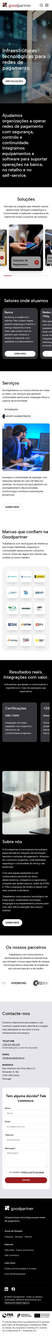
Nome (8, 1108)
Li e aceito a (27, 1172)
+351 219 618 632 (11, 1044)
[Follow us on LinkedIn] (6, 1289)
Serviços (19, 1237)
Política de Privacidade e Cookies (21, 1268)
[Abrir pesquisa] (41, 5)
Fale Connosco (12, 1255)
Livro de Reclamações (15, 1274)
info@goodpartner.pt (13, 1058)
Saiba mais (20, 353)
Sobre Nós (9, 1250)
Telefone (10, 1135)
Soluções (9, 1237)
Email (8, 1121)
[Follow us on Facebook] (13, 1289)
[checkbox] (6, 1172)
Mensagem (11, 1148)
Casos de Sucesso (25, 1250)
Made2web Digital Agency (17, 1302)
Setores (28, 1237)
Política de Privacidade (33, 1172)
